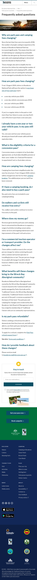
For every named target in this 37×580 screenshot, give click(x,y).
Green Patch (22, 452)
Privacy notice (22, 497)
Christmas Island (10, 551)
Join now (18, 384)
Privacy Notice (17, 389)
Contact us (21, 492)
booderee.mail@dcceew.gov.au (14, 355)
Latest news (5, 486)
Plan (18, 8)
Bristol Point (22, 455)
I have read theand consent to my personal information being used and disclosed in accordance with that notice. (18, 391)
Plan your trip (22, 466)
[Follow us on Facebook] (3, 503)
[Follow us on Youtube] (12, 503)
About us (21, 486)
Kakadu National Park (10, 532)
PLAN (20, 463)
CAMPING (21, 446)
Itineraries (5, 475)
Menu (26, 2)
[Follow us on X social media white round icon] (6, 503)
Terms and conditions (16, 339)
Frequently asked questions (24, 10)
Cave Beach (22, 458)
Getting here (22, 472)
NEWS (3, 482)
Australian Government (15, 432)
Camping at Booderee (24, 450)
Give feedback (22, 494)
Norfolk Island (27, 541)
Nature (4, 450)
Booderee (10, 541)
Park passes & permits (8, 10)
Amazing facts (6, 455)
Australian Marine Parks (27, 561)
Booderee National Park (7, 2)
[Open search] (34, 2)
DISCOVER (5, 446)
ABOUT (20, 482)
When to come (22, 469)
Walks (3, 472)
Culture (4, 452)
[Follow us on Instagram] (9, 503)
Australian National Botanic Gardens (10, 561)
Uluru (27, 532)
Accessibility (22, 489)
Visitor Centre (22, 478)
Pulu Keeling (27, 551)
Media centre (6, 489)
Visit (3, 466)
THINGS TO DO (6, 463)
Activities (5, 469)
